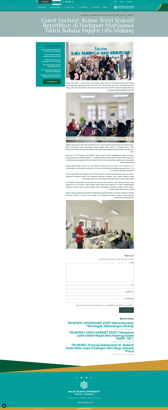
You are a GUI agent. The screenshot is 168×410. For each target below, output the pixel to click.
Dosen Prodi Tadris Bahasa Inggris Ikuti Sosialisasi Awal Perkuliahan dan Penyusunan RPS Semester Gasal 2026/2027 (51, 55)
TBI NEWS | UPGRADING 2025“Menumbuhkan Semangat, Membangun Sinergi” (100, 324)
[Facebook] (69, 1)
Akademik (129, 1)
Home (105, 7)
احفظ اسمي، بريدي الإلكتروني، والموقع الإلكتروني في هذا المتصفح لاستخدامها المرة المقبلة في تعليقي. (103, 305)
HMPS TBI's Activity (117, 341)
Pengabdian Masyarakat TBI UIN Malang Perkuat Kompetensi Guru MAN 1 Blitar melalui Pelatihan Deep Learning (50, 75)
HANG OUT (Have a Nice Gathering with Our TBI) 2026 (51, 60)
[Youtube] (66, 1)
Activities (70, 7)
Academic (84, 7)
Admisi (121, 1)
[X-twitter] (63, 1)
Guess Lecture (96, 15)
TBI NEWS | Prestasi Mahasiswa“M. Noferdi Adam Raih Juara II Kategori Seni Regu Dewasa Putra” (100, 348)
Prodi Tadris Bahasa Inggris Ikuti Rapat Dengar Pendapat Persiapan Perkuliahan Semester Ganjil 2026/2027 (50, 70)
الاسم (132, 284)
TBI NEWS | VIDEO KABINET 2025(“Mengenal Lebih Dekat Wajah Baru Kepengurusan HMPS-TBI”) (101, 335)
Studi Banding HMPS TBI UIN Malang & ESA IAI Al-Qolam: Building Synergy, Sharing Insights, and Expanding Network (51, 65)
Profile (96, 7)
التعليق (131, 262)
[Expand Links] (4, 406)
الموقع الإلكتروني (129, 298)
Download (42, 7)
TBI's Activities (107, 15)
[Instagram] (73, 1)
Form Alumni (55, 7)
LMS (115, 1)
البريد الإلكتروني (129, 291)
